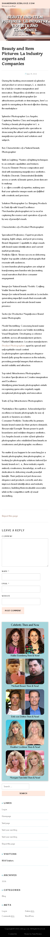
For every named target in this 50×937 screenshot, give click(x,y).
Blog (4, 896)
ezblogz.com (24, 929)
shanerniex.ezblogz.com (18, 3)
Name (5, 571)
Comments (8, 916)
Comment (7, 536)
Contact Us (12, 934)
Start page (6, 823)
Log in (4, 809)
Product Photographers (13, 345)
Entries (29, 911)
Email (5, 584)
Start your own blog (9, 830)
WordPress (29, 916)
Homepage (6, 816)
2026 (4, 881)
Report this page (10, 516)
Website (6, 596)
